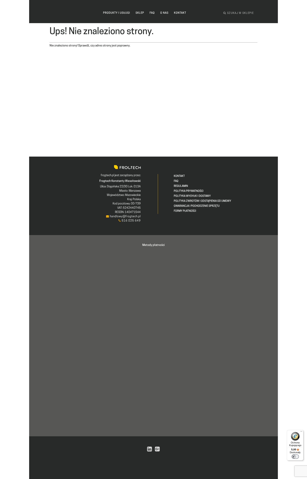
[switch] (295, 456)
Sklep (140, 13)
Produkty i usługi (116, 13)
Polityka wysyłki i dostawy (192, 196)
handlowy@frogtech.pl (125, 216)
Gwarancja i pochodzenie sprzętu (197, 206)
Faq (152, 13)
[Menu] (301, 432)
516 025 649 (131, 220)
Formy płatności (185, 211)
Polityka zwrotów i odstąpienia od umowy (202, 201)
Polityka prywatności (188, 191)
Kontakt (180, 13)
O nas (164, 13)
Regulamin (181, 186)
